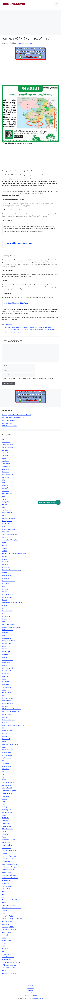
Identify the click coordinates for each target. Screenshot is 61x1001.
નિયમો (4, 902)
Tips (3, 804)
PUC (3, 728)
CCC (3, 496)
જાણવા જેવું (5, 891)
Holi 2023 (5, 562)
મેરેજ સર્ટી (5, 935)
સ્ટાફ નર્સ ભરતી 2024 (8, 968)
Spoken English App (8, 782)
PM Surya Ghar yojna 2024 (11, 711)
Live (3, 613)
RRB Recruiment (7, 750)
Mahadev (5, 632)
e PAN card (6, 523)
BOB (3, 483)
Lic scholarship (7, 611)
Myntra (4, 665)
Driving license (7, 521)
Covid (4, 507)
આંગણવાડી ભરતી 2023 (9, 850)
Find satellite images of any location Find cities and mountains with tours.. (28, 327)
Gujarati (4, 556)
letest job (5, 605)
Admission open (7, 447)
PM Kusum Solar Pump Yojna (11, 709)
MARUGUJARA (7, 643)
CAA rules (5, 491)
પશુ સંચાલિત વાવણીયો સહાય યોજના (12, 919)
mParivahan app (7, 660)
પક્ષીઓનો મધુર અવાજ (8, 905)
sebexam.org (6, 766)
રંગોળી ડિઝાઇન (6, 940)
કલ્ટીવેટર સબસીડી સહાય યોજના (11, 867)
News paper (6, 681)
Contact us (30, 988)
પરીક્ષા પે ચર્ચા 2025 (8, 916)
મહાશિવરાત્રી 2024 (8, 927)
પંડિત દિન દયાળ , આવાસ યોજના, (11, 908)
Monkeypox (6, 654)
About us (30, 985)
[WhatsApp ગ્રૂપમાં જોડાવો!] (58, 502)
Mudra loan (6, 662)
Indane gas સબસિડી (8, 581)
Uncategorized (7, 812)
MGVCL (4, 649)
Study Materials (7, 788)
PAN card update (7, 698)
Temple (4, 799)
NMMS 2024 (6, 684)
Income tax (5, 578)
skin (3, 774)
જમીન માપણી (6, 889)
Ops (3, 695)
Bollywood (5, 485)
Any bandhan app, (8, 455)
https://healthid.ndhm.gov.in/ (11, 570)
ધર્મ (3, 897)
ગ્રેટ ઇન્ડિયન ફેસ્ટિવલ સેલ (10, 878)
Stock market (6, 785)
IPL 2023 (5, 589)
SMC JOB (5, 777)
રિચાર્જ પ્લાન (5, 949)
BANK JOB (5, 477)
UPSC (4, 815)
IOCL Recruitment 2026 (9, 426)
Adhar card (6, 442)
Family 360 (6, 532)
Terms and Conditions (30, 995)
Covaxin (4, 504)
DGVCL (4, 515)
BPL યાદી (5, 488)
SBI (3, 761)
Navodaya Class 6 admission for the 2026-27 (16, 415)
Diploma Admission (8, 518)
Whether (5, 834)
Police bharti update (8, 720)
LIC (3, 608)
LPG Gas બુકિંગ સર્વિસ (9, 624)
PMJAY (4, 717)
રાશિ (3, 946)
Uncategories (6, 810)
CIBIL (4, 499)
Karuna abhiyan (7, 597)
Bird (3, 480)
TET (3, 801)
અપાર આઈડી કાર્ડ (7, 845)
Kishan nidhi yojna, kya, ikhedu (12, 602)
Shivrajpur (5, 769)
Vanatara (5, 820)
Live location (6, 616)
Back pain (5, 472)
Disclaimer (31, 990)
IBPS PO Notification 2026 (10, 420)
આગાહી (4, 853)
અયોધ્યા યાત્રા (6, 848)
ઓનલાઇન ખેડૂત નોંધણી (9, 856)
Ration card (6, 739)
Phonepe (5, 706)
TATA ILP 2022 (7, 793)
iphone (4, 586)
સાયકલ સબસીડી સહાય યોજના (11, 962)
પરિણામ (4, 910)
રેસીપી (4, 951)
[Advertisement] (30, 23)
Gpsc (4, 543)
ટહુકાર (4, 894)
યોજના (4, 938)
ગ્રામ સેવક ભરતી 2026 (9, 875)
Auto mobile (6, 463)
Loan (4, 622)
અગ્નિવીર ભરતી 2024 (8, 840)
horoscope (5, 567)
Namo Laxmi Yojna (8, 668)
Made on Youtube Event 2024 (11, 627)
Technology (6, 796)
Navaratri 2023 (7, 671)
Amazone (5, 450)
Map (3, 635)
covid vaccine (6, 510)
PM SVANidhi (6, 714)
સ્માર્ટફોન (5, 970)
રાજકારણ (5, 943)
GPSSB (4, 545)
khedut (4, 600)
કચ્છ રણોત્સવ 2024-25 (9, 859)
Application (8, 324)
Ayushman (5, 469)
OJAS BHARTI (6, 687)
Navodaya (5, 673)
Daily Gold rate (7, 513)
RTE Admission (7, 752)
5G (3, 439)
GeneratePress (38, 998)
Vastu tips (5, 823)
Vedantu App (6, 826)
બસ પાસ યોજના (7, 921)
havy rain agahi (7, 423)
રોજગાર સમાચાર (7, 954)
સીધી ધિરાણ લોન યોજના (9, 965)
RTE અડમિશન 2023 (8, 755)
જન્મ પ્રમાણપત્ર (7, 886)
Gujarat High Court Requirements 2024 (14, 553)
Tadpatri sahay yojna (9, 790)
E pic (3, 526)
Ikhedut (4, 572)
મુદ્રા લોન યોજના (7, 932)
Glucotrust (5, 537)
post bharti (5, 722)
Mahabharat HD (7, 630)
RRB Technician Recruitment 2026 (13, 417)
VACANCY (5, 818)
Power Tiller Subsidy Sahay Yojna (13, 725)
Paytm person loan (8, 703)
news (4, 679)
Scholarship (6, 763)
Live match (5, 619)
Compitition (6, 502)
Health (4, 559)
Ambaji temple (7, 453)
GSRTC (4, 548)
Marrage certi (6, 638)
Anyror (4, 458)
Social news (6, 780)
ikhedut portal (6, 575)
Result (4, 747)
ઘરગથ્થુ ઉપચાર (6, 880)
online (4, 690)
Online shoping (7, 692)
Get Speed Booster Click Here (16, 303)
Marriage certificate (8, 641)
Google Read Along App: (10, 540)
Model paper (6, 652)
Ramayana (5, 733)
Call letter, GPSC (7, 493)
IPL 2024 (5, 592)
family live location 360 (9, 534)
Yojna (4, 837)
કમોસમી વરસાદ (6, 861)
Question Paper (7, 731)
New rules (5, 676)
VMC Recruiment (7, 829)
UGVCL (4, 807)
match (4, 646)
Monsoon (5, 657)
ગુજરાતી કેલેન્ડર (6, 872)
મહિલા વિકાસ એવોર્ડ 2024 (9, 929)
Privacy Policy (30, 993)
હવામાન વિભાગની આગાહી (9, 973)
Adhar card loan (7, 444)
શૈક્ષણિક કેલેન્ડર (6, 959)
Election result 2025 (8, 529)
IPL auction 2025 (7, 594)
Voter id (4, 831)
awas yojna (6, 466)
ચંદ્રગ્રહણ (5, 883)
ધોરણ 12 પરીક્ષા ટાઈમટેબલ (9, 899)
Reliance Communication (10, 744)
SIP (3, 771)
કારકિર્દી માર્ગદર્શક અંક (8, 870)
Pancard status (7, 701)
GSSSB (4, 551)
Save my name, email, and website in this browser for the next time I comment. (29, 378)
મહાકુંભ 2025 (6, 924)
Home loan (5, 564)
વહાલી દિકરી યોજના (8, 957)
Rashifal (4, 736)
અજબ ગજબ (6, 842)
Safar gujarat (6, 758)
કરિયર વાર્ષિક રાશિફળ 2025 (10, 864)
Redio (4, 741)
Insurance (5, 583)
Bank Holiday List (8, 474)
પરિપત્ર (4, 913)
